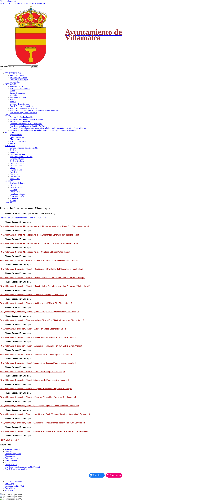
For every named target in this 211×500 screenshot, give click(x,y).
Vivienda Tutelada (17, 159)
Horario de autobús (17, 194)
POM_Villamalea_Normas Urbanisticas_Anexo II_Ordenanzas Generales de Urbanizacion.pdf (39, 235)
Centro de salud (16, 165)
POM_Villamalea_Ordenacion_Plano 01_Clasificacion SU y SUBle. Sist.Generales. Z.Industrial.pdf (41, 269)
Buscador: (4, 67)
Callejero (13, 190)
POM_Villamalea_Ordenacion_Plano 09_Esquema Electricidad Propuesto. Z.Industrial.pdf (38, 397)
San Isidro (14, 152)
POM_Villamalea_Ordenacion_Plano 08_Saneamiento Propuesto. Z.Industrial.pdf (34, 380)
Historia (13, 185)
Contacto (8, 203)
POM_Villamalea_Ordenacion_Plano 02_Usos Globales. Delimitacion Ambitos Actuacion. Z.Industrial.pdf (45, 286)
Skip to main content (8, 1)
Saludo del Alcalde (17, 75)
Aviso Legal (9, 484)
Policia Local (15, 179)
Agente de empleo (17, 163)
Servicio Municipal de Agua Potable (24, 148)
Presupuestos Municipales (20, 89)
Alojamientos (15, 139)
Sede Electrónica (16, 86)
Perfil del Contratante (18, 97)
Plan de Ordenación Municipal (21, 106)
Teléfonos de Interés (17, 183)
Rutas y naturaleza (17, 137)
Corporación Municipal (19, 80)
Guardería (13, 172)
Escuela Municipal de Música (21, 157)
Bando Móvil (15, 82)
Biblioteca (14, 174)
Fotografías (14, 198)
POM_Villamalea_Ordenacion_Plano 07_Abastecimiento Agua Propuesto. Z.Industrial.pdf (38, 363)
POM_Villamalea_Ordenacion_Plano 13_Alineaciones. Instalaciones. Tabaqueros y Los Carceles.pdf (42, 423)
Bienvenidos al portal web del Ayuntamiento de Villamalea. (23, 3)
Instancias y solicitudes (18, 78)
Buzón (12, 99)
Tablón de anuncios (17, 93)
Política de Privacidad (13, 481)
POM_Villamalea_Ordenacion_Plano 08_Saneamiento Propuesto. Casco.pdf (32, 371)
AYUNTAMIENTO (13, 73)
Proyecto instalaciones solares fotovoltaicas (26, 119)
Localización (15, 192)
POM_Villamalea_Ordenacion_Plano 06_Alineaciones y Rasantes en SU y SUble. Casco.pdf (39, 337)
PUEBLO (9, 181)
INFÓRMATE (10, 84)
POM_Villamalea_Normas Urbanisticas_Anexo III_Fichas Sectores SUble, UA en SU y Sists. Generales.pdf (44, 226)
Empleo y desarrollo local (19, 104)
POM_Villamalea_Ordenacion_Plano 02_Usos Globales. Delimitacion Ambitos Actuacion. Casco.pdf (42, 277)
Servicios (13, 150)
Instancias (13, 95)
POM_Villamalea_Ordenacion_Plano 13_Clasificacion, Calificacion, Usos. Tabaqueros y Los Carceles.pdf (44, 431)
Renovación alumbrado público (22, 117)
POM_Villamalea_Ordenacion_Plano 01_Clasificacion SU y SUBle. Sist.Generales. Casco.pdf (39, 260)
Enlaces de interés (17, 196)
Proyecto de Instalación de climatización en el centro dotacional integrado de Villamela (43, 130)
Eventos (13, 201)
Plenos (12, 91)
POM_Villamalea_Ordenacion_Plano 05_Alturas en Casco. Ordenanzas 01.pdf (33, 329)
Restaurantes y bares (18, 141)
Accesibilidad (10, 488)
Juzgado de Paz (16, 170)
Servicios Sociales (17, 161)
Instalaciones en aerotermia (20, 121)
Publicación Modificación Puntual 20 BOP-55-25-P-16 (23, 218)
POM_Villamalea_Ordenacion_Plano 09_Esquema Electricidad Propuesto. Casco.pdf (36, 388)
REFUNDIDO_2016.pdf (9, 440)
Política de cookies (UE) (14, 486)
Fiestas (12, 143)
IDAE (7, 115)
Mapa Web (9, 490)
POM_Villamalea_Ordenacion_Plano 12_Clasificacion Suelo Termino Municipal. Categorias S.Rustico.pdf (45, 414)
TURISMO (9, 132)
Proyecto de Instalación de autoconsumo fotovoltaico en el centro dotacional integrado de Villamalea (48, 128)
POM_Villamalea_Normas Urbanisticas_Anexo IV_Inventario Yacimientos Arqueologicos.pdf (39, 243)
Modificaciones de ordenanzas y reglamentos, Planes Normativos (35, 110)
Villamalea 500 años (17, 154)
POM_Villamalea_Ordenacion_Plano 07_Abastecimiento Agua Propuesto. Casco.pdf (36, 354)
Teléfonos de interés (12, 449)
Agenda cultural (16, 135)
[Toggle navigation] (1, 69)
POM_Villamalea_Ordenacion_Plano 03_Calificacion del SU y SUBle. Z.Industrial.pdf (36, 303)
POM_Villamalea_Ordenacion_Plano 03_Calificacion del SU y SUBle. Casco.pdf (33, 295)
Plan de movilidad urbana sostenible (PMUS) (27, 126)
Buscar (34, 67)
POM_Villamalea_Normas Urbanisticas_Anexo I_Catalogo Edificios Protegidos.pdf (35, 252)
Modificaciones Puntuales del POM (23, 108)
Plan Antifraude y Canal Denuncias (23, 113)
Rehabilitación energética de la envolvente (26, 124)
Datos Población (16, 187)
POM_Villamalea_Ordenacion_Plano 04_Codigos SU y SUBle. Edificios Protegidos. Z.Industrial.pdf (42, 320)
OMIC (12, 168)
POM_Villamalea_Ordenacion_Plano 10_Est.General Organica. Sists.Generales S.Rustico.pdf (39, 406)
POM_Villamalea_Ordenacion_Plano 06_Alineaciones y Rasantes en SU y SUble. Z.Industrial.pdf (41, 346)
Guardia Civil (15, 176)
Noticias (13, 102)
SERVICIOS (10, 146)
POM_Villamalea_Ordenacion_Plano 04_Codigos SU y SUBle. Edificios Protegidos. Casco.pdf (39, 312)
